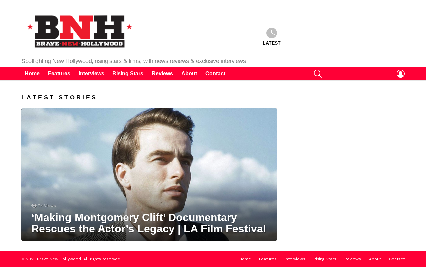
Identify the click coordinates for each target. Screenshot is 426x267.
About (189, 73)
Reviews (162, 73)
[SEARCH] (318, 73)
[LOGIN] (401, 73)
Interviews (91, 73)
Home (32, 73)
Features (59, 73)
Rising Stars (127, 73)
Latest (272, 43)
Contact (215, 73)
